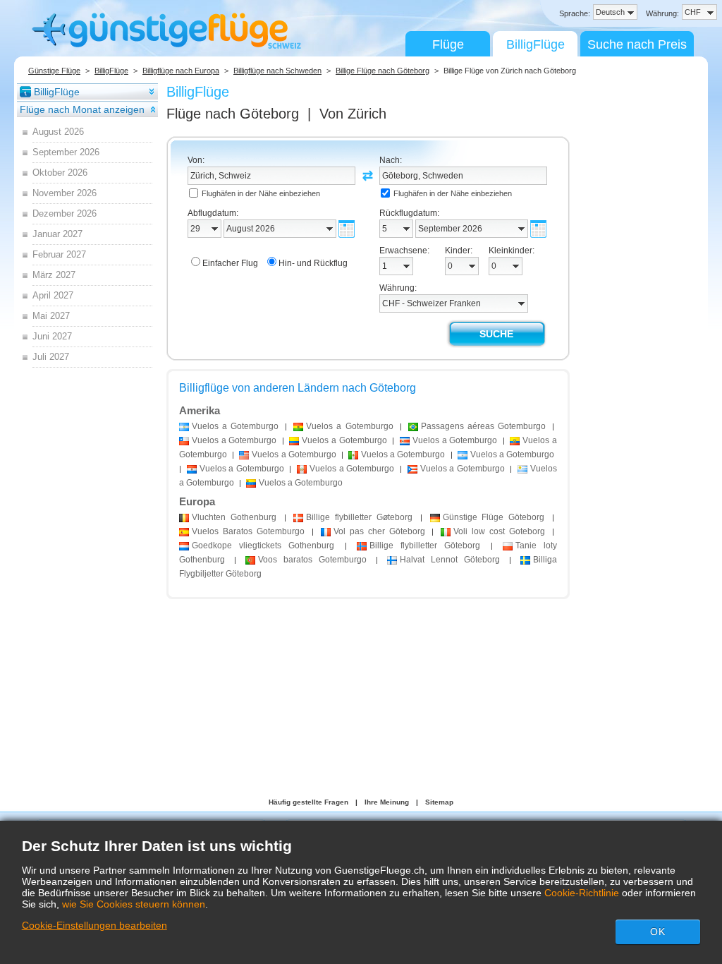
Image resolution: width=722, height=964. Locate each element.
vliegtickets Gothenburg (263, 545)
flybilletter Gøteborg (359, 517)
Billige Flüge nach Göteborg (382, 70)
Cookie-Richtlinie (581, 892)
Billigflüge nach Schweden (277, 70)
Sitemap (439, 802)
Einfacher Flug (230, 263)
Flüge (448, 44)
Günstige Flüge (54, 70)
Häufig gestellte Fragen (308, 802)
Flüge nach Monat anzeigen (82, 109)
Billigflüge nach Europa (180, 70)
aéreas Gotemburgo (483, 426)
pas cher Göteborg (379, 531)
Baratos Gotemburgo (248, 531)
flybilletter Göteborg (424, 545)
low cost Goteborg (499, 531)
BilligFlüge (535, 44)
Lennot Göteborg (450, 560)
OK (658, 931)
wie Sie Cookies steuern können (133, 904)
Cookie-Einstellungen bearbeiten (94, 925)
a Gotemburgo (235, 426)
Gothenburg (234, 517)
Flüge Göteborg (494, 517)
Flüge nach (232, 113)
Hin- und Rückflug (313, 263)
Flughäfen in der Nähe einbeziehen (261, 193)
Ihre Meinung (387, 802)
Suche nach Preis (637, 44)
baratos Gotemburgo (312, 560)
